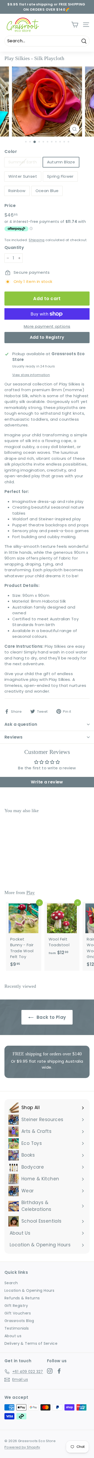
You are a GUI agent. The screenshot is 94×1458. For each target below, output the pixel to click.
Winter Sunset (22, 176)
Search (11, 1283)
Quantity (14, 248)
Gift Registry (16, 1305)
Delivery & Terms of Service (30, 1343)
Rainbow (17, 190)
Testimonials (16, 1328)
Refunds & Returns (22, 1298)
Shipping (36, 240)
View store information (31, 375)
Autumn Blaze (61, 162)
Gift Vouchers (17, 1313)
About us (12, 1335)
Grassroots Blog (19, 1320)
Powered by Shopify (22, 1447)
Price (10, 206)
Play (30, 892)
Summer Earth (22, 162)
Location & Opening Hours (29, 1290)
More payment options (47, 326)
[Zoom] (74, 129)
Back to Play (51, 1017)
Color (10, 151)
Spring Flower (60, 176)
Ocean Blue (47, 190)
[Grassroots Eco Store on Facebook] (59, 1371)
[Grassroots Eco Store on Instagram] (49, 1371)
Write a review (47, 782)
